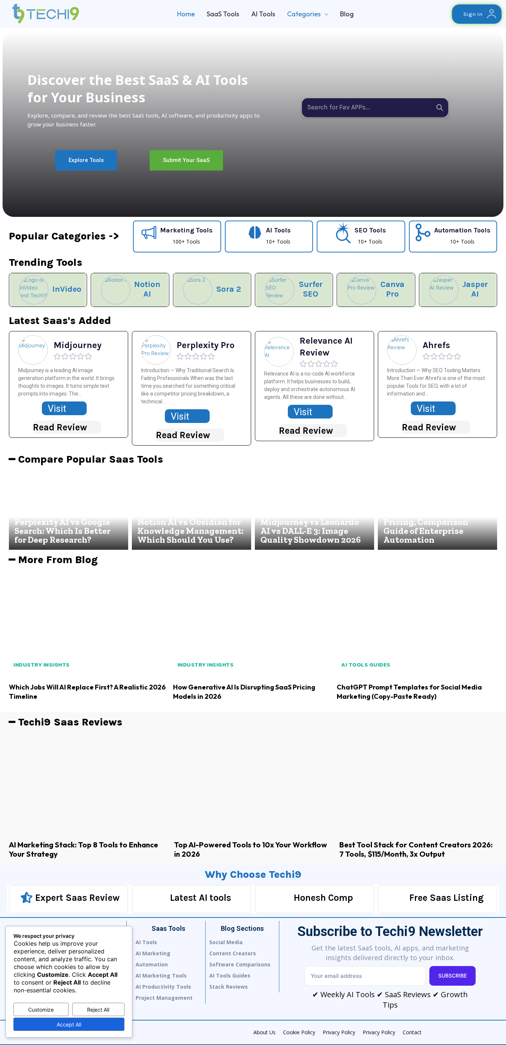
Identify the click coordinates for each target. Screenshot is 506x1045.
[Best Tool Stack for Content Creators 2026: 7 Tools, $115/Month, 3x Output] (418, 784)
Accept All (69, 1024)
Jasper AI (475, 289)
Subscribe (452, 975)
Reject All (98, 1009)
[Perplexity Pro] (156, 350)
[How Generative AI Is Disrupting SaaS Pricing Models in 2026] (253, 624)
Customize (41, 1009)
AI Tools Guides (365, 664)
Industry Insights (41, 664)
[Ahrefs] (402, 350)
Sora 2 (228, 289)
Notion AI (147, 289)
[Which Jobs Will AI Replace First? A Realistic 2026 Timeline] (89, 624)
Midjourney (77, 345)
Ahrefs (436, 345)
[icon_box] (177, 235)
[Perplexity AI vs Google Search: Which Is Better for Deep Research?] (68, 510)
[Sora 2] (198, 290)
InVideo (66, 289)
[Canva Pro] (361, 290)
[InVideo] (34, 290)
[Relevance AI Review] (279, 352)
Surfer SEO (311, 289)
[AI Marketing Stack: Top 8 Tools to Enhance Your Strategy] (88, 784)
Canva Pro (392, 289)
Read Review (60, 427)
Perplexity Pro (205, 345)
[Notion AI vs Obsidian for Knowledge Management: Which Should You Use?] (191, 510)
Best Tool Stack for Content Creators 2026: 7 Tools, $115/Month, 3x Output (416, 849)
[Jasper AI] (444, 290)
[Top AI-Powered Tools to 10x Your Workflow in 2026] (253, 784)
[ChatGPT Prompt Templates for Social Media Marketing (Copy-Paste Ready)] (417, 624)
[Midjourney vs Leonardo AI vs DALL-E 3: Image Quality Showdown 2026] (314, 510)
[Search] (439, 107)
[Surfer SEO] (279, 290)
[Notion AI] (115, 290)
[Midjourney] (33, 350)
